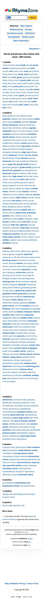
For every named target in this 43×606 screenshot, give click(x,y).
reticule (36, 354)
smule (15, 95)
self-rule (26, 222)
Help (7, 583)
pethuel (33, 203)
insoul (10, 182)
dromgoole (7, 152)
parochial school (14, 465)
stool (30, 98)
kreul (19, 83)
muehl (30, 83)
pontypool (24, 345)
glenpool (15, 167)
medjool (20, 194)
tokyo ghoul (21, 439)
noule (10, 86)
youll (26, 104)
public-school (7, 351)
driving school (16, 278)
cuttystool (11, 272)
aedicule (5, 251)
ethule (5, 155)
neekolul (31, 330)
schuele (5, 92)
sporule (31, 225)
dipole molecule (21, 456)
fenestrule (31, 284)
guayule (17, 170)
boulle (5, 68)
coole (15, 71)
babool (31, 119)
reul (36, 86)
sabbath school (28, 357)
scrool (23, 92)
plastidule (6, 345)
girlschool (6, 167)
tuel (24, 101)
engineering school (17, 459)
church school (8, 137)
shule (10, 95)
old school (16, 200)
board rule (6, 128)
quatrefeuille (21, 433)
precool (12, 212)
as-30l (13, 257)
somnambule (7, 363)
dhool (36, 71)
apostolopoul (21, 447)
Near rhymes (26, 26)
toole (15, 101)
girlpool (32, 164)
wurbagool (11, 381)
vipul (19, 240)
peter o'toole (29, 427)
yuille (35, 104)
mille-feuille (12, 321)
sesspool (6, 225)
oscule (31, 200)
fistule (17, 158)
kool (14, 83)
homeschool (14, 179)
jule (37, 80)
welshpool (32, 240)
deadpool (36, 146)
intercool (27, 299)
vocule (24, 240)
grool (30, 77)
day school (26, 146)
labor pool (15, 308)
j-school (16, 80)
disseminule (14, 409)
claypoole (6, 140)
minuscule (32, 321)
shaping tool (7, 360)
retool (20, 219)
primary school (9, 433)
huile (10, 80)
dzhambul (16, 152)
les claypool (26, 188)
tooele (5, 101)
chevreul (23, 134)
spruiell (12, 98)
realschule (6, 219)
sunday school (30, 363)
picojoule (22, 342)
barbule (17, 122)
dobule (22, 149)
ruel (26, 89)
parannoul (15, 339)
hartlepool (18, 296)
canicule (12, 263)
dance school (15, 146)
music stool (13, 330)
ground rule (7, 170)
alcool (29, 116)
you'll (20, 104)
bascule (33, 122)
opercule (12, 336)
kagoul (5, 185)
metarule (16, 318)
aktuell (23, 116)
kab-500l (18, 305)
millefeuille (13, 424)
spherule (23, 225)
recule (14, 219)
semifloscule (14, 436)
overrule (6, 339)
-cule (4, 65)
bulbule (25, 128)
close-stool (15, 140)
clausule (25, 137)
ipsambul (23, 302)
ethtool (34, 152)
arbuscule (6, 257)
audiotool (31, 399)
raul (29, 216)
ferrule (28, 155)
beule (17, 65)
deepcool (6, 149)
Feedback (14, 583)
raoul (24, 216)
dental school (21, 275)
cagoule (32, 128)
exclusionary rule (22, 483)
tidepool (22, 231)
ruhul (35, 219)
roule (15, 89)
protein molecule (29, 465)
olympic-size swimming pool (14, 494)
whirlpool (6, 243)
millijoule (28, 194)
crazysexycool (8, 456)
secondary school (10, 468)
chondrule (32, 134)
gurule (24, 170)
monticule (25, 324)
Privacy (22, 583)
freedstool (24, 161)
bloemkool (30, 125)
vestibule (27, 375)
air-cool (16, 116)
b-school (10, 65)
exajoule (32, 281)
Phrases (28, 29)
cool (10, 71)
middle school (26, 318)
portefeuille (35, 430)
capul (15, 131)
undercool (31, 372)
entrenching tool (9, 412)
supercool (6, 366)
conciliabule (7, 453)
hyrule (32, 179)
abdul (4, 116)
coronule (6, 269)
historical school (9, 462)
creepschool (7, 143)
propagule (32, 348)
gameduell (25, 287)
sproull (35, 95)
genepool (11, 290)
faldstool (13, 155)
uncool (17, 237)
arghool (14, 119)
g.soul (4, 164)
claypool (33, 137)
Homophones (14, 37)
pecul (21, 203)
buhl (33, 68)
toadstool (6, 234)
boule (35, 65)
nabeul (5, 197)
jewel (22, 80)
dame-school (32, 143)
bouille (29, 65)
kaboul (31, 182)
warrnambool (12, 378)
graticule (22, 293)
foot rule (15, 161)
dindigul (5, 278)
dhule (4, 74)
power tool (34, 345)
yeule (15, 104)
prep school (21, 212)
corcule (24, 140)
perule (26, 203)
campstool (7, 131)
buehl (23, 68)
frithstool (33, 161)
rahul (12, 216)
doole (10, 74)
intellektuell (7, 418)
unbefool (22, 372)
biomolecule (12, 450)
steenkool (6, 228)
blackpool (13, 125)
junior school (8, 305)
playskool (17, 209)
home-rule (27, 176)
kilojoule (6, 308)
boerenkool (22, 260)
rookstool (28, 219)
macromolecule (24, 462)
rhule (10, 89)
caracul (19, 263)
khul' (10, 83)
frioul (9, 77)
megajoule (6, 318)
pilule (4, 206)
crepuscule (25, 269)
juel (33, 80)
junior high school (21, 418)
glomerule (20, 290)
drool (21, 74)
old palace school (16, 427)
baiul (4, 122)
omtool (25, 200)
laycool (11, 188)
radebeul (30, 351)
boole (23, 65)
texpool (5, 231)
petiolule (6, 430)
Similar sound (28, 37)
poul (26, 86)
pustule (5, 216)
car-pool (21, 131)
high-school (32, 173)
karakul (26, 305)
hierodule (6, 299)
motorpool (34, 324)
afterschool (26, 251)
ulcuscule (6, 372)
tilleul (28, 231)
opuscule (21, 336)
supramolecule (8, 471)
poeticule (25, 430)
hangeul (15, 173)
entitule (25, 281)
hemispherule (30, 415)
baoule (10, 122)
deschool (14, 149)
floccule (24, 158)
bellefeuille (6, 402)
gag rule (12, 164)
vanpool (13, 240)
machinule (19, 315)
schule (12, 92)
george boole (23, 164)
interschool (7, 302)
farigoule (13, 284)
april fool (28, 254)
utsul (37, 237)
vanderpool (7, 375)
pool (15, 86)
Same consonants (21, 40)
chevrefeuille (7, 405)
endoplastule (24, 409)
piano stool (16, 430)
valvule (5, 240)
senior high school (28, 436)
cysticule (29, 272)
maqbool (6, 194)
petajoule (14, 342)
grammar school (9, 293)
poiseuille (15, 345)
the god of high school (25, 471)
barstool (25, 122)
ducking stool (8, 281)
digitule (31, 275)
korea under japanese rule (13, 505)
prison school (8, 348)
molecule (6, 324)
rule (31, 89)
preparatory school (10, 486)
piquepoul (12, 206)
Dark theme (28, 597)
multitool (26, 327)
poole (20, 86)
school (36, 89)
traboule (31, 234)
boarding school (9, 260)
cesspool (6, 134)
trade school (7, 237)
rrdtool (21, 89)
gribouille (36, 167)
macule (25, 191)
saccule (5, 222)
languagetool (26, 308)
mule (4, 86)
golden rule (31, 290)
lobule (35, 188)
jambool (17, 182)
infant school (17, 299)
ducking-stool (28, 278)
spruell (5, 98)
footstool (6, 161)
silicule (16, 360)
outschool (13, 203)
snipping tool (25, 360)
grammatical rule (33, 459)
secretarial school (27, 486)
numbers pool (21, 333)
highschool (7, 176)
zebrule (15, 243)
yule (4, 107)
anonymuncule (8, 447)
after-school (15, 251)
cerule (35, 131)
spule (24, 98)
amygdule (19, 254)
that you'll (14, 231)
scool (18, 92)
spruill (18, 98)
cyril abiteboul (8, 483)
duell (31, 74)
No (30, 542)
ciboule (18, 137)
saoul (19, 222)
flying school (7, 287)
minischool (22, 321)
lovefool (12, 191)
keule (4, 83)
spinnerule (18, 363)
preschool (31, 212)
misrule (36, 194)
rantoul (18, 216)
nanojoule (23, 330)
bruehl (11, 68)
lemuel (18, 188)
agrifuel (34, 251)
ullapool (14, 372)
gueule (37, 77)
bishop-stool (34, 257)
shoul (4, 95)
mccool (13, 194)
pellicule (5, 342)
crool (21, 71)
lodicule (36, 311)
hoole (4, 80)
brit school (16, 128)
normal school (8, 333)
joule (28, 80)
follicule (17, 287)
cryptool (16, 143)
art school (23, 119)
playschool (7, 209)
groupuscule (7, 296)
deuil (31, 71)
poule (31, 86)
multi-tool (17, 327)
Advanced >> (35, 48)
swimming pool (32, 366)
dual (26, 74)
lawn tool (28, 185)
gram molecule (17, 415)
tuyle (4, 104)
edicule (18, 281)
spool (21, 95)
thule (35, 98)
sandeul (13, 222)
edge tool (26, 152)
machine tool (8, 315)
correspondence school (23, 453)
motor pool (7, 327)
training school (25, 369)
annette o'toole (19, 399)
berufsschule (22, 257)
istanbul (31, 302)
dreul (15, 74)
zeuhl (9, 107)
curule (24, 143)
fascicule (22, 284)
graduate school (24, 412)
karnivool (34, 305)
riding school (15, 357)
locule (5, 191)
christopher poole (21, 405)
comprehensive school (27, 450)
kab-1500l (34, 418)
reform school (25, 354)
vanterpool (17, 375)
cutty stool (20, 272)
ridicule (5, 357)
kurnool (20, 185)
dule (35, 74)
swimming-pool (18, 366)
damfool (5, 146)
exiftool (5, 284)
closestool (32, 266)
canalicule (16, 402)
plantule (27, 206)
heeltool (23, 173)
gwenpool (32, 170)
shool (36, 92)
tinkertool (6, 369)
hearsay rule (28, 296)
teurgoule (34, 228)
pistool (20, 206)
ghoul (19, 77)
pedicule (33, 339)
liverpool (28, 311)
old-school (6, 200)
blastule (22, 125)
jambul (24, 182)
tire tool (15, 369)
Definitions (30, 33)
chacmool (15, 134)
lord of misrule (21, 421)
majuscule (29, 315)
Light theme (15, 597)
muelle (36, 83)
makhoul (33, 191)
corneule (31, 140)
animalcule (7, 399)
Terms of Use (32, 583)
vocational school (25, 474)
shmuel (30, 92)
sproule (28, 95)
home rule (24, 179)
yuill (31, 104)
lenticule (12, 311)
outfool (5, 203)
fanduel (21, 155)
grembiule (31, 293)
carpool (29, 131)
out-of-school (31, 336)
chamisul (12, 266)
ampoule (6, 119)
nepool (12, 197)
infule (4, 182)
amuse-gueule (8, 254)
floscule (32, 158)
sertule (34, 222)
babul (37, 119)
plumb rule (26, 209)
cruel (26, 71)
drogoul (29, 149)
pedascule (24, 339)
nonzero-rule (24, 424)
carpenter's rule (28, 402)
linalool (20, 311)
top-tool (23, 234)
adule (10, 116)
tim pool (35, 231)
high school (17, 176)
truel (20, 101)
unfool (24, 237)
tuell (29, 101)
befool (5, 125)
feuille (11, 158)
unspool (30, 237)
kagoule (12, 185)
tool (10, 101)
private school (21, 348)
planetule (31, 342)
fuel (14, 77)
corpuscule (15, 269)
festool (5, 158)
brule (17, 68)
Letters (30, 538)
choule (5, 71)
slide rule (15, 225)
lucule (18, 191)
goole (25, 77)
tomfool (15, 234)
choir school (22, 266)
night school (21, 197)
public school (20, 351)
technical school (9, 439)
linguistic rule (8, 421)
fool (4, 77)
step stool (24, 228)
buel (28, 68)
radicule (5, 354)
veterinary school (9, 474)
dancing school (8, 275)
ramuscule (14, 354)
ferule (34, 155)
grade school (25, 167)
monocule (15, 324)
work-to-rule (24, 378)
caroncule (27, 263)
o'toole (37, 197)
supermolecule (24, 468)
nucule (30, 197)
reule (4, 89)
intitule (16, 302)
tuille (34, 101)
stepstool (15, 228)
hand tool (6, 173)
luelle (24, 83)
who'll (9, 104)
